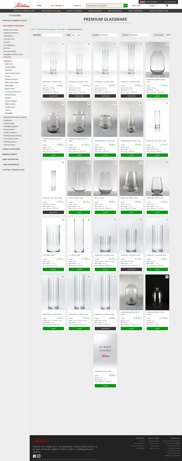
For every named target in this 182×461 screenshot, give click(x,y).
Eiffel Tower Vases (12, 82)
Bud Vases (9, 64)
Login (152, 5)
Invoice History (154, 448)
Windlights (9, 113)
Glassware (61, 29)
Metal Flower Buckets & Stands (15, 117)
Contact (77, 5)
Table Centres (10, 104)
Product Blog (140, 448)
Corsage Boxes (9, 45)
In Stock (159, 35)
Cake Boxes (8, 36)
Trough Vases (10, 107)
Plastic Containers (10, 132)
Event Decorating (174, 451)
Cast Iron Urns (9, 39)
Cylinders (8, 70)
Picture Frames (9, 129)
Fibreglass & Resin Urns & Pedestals (13, 55)
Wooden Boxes (9, 145)
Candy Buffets (10, 67)
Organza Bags (9, 123)
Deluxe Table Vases (12, 73)
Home (39, 5)
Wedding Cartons (10, 142)
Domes (7, 76)
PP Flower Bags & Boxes (13, 135)
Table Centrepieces (173, 453)
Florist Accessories (174, 446)
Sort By (125, 35)
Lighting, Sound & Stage (172, 455)
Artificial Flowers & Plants (171, 441)
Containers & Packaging (46, 29)
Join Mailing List (139, 443)
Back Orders (155, 446)
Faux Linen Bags (10, 51)
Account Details (154, 441)
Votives (8, 110)
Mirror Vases (10, 88)
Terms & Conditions (137, 446)
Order (157, 96)
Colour (96, 35)
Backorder (53, 96)
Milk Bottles (9, 85)
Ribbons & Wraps (174, 448)
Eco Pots (7, 48)
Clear (168, 35)
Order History (154, 443)
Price (68, 35)
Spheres (8, 98)
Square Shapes (11, 101)
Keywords (37, 35)
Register (136, 5)
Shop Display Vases (11, 138)
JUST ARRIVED (56, 5)
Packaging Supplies (11, 126)
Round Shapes (10, 95)
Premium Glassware (13, 92)
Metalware (8, 120)
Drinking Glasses (11, 79)
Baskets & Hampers (11, 33)
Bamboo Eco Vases (11, 30)
